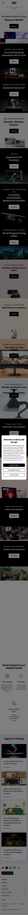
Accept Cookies (14, 465)
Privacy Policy (19, 460)
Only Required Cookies (14, 470)
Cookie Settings (14, 475)
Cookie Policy (8, 460)
